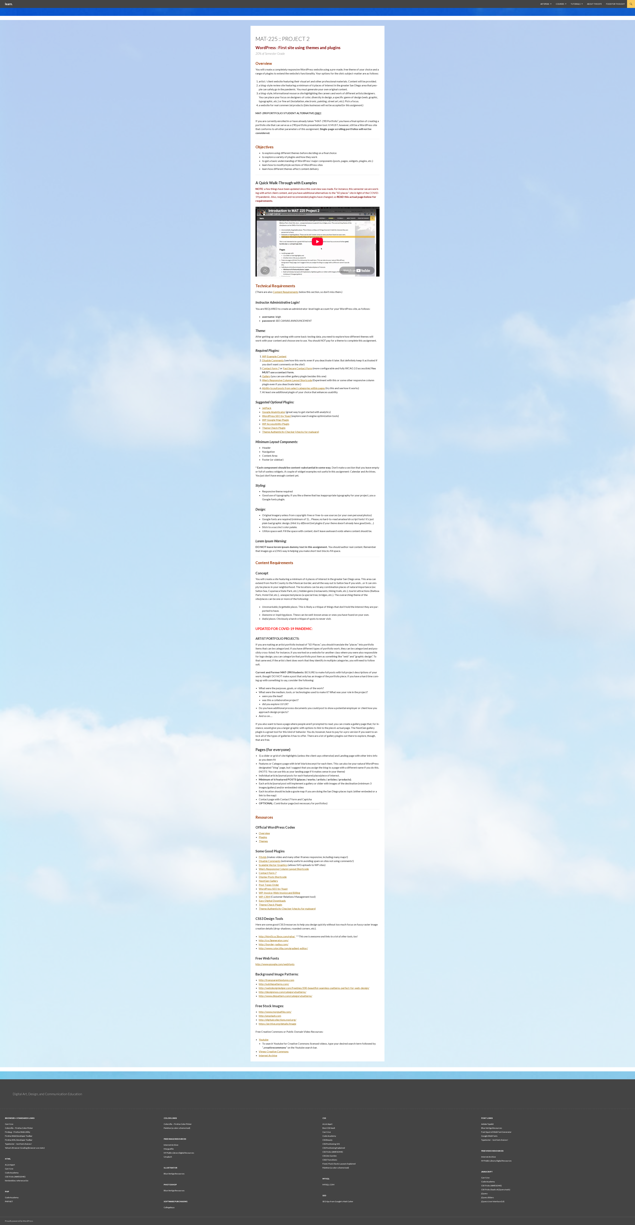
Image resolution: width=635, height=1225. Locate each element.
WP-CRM (264, 896)
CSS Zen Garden (329, 1156)
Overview (264, 833)
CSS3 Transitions (329, 1160)
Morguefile (169, 1149)
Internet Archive (268, 1055)
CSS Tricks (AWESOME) (332, 1152)
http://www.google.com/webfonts (275, 964)
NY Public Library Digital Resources (179, 1153)
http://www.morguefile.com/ (275, 1011)
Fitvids (263, 857)
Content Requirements (285, 291)
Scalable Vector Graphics (273, 864)
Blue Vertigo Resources (491, 1128)
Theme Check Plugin (273, 427)
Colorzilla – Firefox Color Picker (19, 1128)
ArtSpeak (544, 4)
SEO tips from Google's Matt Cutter (337, 1201)
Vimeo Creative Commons (274, 1051)
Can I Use (9, 1124)
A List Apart (327, 1124)
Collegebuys (169, 1207)
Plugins (263, 837)
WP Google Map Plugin (275, 419)
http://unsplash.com (270, 1015)
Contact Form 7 (267, 872)
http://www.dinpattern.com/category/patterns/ (285, 995)
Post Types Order (269, 884)
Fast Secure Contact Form (297, 368)
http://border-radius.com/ (273, 944)
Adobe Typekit (487, 1124)
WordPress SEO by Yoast (276, 415)
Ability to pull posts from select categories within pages (293, 388)
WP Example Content (274, 356)
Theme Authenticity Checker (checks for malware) (290, 431)
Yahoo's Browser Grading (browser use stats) (25, 1148)
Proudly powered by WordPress (19, 1221)
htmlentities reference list (16, 1180)
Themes (263, 841)
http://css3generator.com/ (274, 940)
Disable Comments (273, 360)
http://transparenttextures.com (276, 980)
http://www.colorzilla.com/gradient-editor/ (283, 948)
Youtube (263, 1039)
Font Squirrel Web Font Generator (496, 1132)
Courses (560, 4)
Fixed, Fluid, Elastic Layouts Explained (339, 1163)
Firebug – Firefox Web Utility (17, 1132)
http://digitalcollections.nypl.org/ (277, 1019)
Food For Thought (615, 4)
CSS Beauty (327, 1140)
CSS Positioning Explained (333, 1148)
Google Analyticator (273, 411)
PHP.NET (9, 1201)
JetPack (266, 407)
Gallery (266, 376)
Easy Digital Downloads (272, 900)
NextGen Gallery (268, 880)
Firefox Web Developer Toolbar (18, 1136)
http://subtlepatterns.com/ (274, 984)
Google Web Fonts (489, 1136)
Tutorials (575, 4)
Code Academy (329, 1136)
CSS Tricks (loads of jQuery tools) (495, 1189)
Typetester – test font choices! (18, 1144)
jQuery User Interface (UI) (492, 1201)
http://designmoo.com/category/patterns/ (282, 991)
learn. (9, 4)
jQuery (484, 1193)
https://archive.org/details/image (277, 1023)
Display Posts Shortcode (273, 876)
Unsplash (168, 1157)
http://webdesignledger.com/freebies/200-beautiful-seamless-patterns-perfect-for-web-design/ (314, 987)
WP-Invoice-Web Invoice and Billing (279, 892)
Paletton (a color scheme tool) (177, 1128)
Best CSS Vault (328, 1128)
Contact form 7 (270, 368)
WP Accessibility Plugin (275, 423)
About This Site (594, 4)
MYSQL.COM (328, 1184)
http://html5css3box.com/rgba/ (277, 936)
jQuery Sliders (487, 1197)
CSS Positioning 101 (331, 1144)
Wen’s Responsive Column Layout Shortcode (287, 380)
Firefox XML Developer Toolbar (18, 1140)
